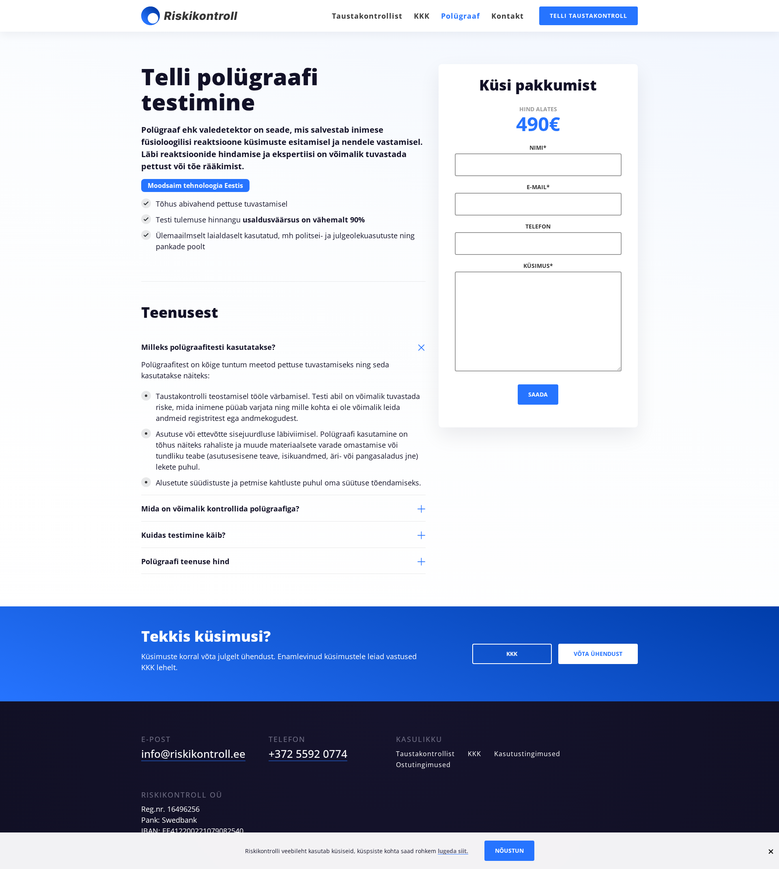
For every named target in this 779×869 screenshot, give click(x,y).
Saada (538, 394)
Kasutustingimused (527, 753)
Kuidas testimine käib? (183, 535)
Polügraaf (460, 16)
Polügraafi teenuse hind (185, 561)
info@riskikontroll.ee (193, 753)
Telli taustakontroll (588, 15)
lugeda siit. (453, 851)
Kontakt (507, 16)
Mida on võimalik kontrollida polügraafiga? (220, 508)
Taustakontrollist (367, 16)
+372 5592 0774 (308, 753)
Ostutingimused (423, 764)
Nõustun (509, 850)
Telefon (538, 226)
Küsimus (538, 266)
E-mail (538, 187)
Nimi (538, 147)
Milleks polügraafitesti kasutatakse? (208, 347)
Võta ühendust (598, 654)
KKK (422, 16)
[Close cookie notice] (771, 850)
